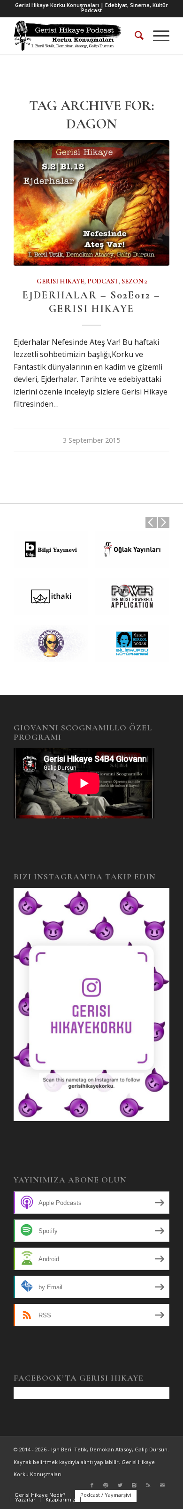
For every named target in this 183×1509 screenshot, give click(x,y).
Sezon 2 (134, 281)
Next (163, 522)
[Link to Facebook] (92, 1485)
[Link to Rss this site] (148, 1485)
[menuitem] (134, 35)
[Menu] (156, 35)
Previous (151, 522)
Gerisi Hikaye (60, 281)
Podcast (102, 281)
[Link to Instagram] (134, 1485)
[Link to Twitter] (120, 1485)
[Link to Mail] (162, 1485)
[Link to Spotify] (106, 1485)
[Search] (134, 35)
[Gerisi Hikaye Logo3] (76, 35)
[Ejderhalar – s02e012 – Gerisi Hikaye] (91, 203)
